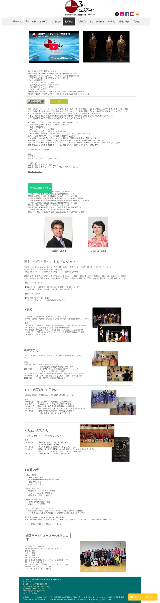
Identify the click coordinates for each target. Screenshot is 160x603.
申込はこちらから (35, 172)
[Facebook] (127, 14)
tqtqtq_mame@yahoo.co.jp (36, 591)
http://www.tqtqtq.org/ (31, 593)
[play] (122, 59)
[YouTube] (132, 14)
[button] (104, 46)
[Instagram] (122, 14)
